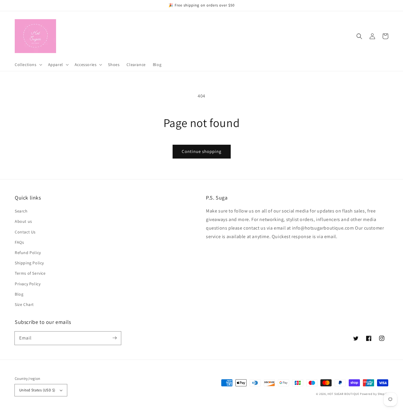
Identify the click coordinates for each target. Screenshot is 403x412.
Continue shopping (202, 151)
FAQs (19, 242)
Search (21, 211)
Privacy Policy (27, 283)
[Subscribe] (114, 338)
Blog (19, 294)
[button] (359, 36)
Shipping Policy (29, 263)
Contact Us (25, 232)
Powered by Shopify (374, 394)
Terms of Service (30, 273)
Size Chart (24, 304)
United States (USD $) (37, 390)
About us (23, 221)
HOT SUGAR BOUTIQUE (343, 394)
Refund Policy (28, 252)
